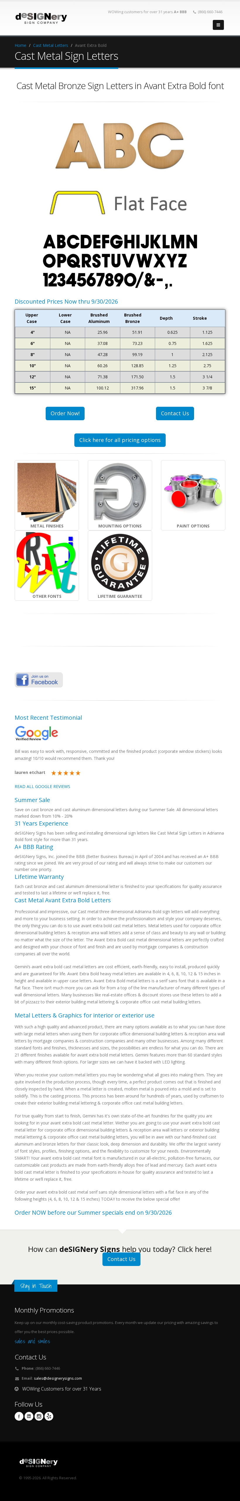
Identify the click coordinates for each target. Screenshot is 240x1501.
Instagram (39, 1416)
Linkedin (29, 1416)
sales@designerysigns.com (58, 1378)
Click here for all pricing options (120, 439)
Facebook (19, 1416)
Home (20, 45)
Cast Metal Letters (50, 45)
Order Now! (65, 413)
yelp (48, 1416)
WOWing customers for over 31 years (147, 11)
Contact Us (175, 413)
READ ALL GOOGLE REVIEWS (42, 786)
